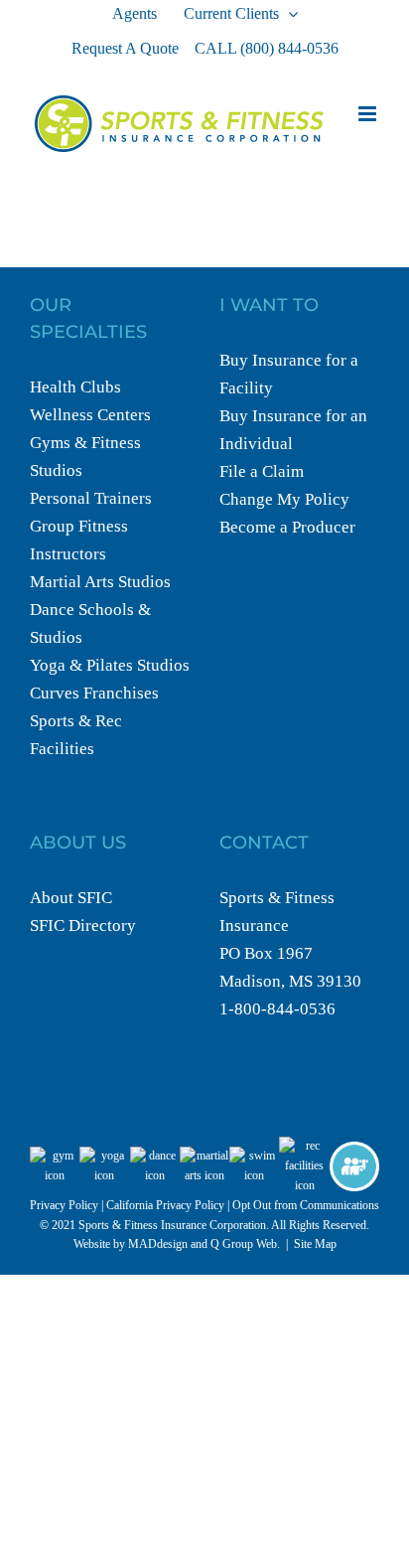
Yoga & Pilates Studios (110, 665)
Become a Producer (287, 527)
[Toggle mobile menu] (368, 113)
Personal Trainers (91, 498)
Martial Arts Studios (100, 581)
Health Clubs (75, 387)
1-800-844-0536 (277, 1009)
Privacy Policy (64, 1205)
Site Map (315, 1244)
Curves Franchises (94, 693)
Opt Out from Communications (305, 1205)
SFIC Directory (83, 925)
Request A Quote (125, 48)
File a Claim (261, 471)
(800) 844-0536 (289, 48)
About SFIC (71, 897)
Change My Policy (284, 499)
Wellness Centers (90, 414)
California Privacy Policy (165, 1205)
